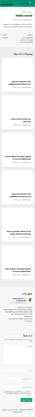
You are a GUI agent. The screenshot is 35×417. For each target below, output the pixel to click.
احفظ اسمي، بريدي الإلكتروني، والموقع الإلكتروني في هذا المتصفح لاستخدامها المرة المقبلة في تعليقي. (17, 393)
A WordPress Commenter (19, 300)
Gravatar (29, 321)
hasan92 (25, 20)
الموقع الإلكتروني (26, 387)
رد (30, 325)
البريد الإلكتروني (26, 379)
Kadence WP (17, 412)
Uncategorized (27, 12)
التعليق (29, 346)
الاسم (29, 371)
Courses (5, 36)
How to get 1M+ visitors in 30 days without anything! (26, 38)
